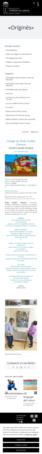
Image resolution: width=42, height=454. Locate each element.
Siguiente (34, 132)
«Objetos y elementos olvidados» (18, 62)
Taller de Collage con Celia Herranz (19, 54)
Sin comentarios (11, 398)
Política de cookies (31, 434)
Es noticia (9, 107)
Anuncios (9, 93)
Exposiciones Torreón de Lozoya (18, 115)
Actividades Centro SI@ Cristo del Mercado (18, 85)
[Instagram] (36, 416)
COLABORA (19, 420)
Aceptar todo (21, 440)
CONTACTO (19, 418)
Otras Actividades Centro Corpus (18, 123)
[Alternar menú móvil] (38, 3)
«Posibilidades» (14, 393)
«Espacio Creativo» (13, 66)
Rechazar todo (21, 450)
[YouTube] (34, 420)
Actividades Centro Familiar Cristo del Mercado (20, 79)
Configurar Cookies (21, 445)
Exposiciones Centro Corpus (13, 354)
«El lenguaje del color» (29, 397)
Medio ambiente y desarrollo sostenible (20, 119)
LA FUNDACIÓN (21, 416)
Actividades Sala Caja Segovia (16, 89)
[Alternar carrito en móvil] (38, 5)
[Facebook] (32, 416)
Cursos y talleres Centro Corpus (17, 103)
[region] (21, 439)
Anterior (26, 132)
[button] (6, 392)
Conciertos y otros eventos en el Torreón (18, 98)
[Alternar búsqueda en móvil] (34, 3)
